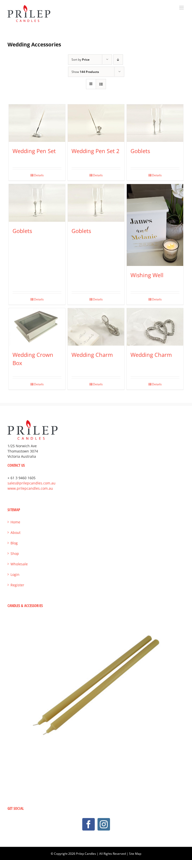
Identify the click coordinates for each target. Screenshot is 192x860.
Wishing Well (147, 275)
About (15, 532)
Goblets (140, 151)
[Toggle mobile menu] (181, 7)
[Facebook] (88, 824)
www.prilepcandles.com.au (30, 488)
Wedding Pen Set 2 (96, 151)
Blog (14, 543)
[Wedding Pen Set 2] (96, 123)
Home (15, 522)
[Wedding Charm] (96, 327)
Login (15, 574)
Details (39, 175)
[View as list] (101, 84)
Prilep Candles (86, 854)
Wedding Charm (92, 354)
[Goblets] (155, 123)
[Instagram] (104, 824)
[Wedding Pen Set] (37, 123)
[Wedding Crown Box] (37, 327)
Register (17, 585)
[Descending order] (118, 59)
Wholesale (19, 564)
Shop (14, 553)
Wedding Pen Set (34, 151)
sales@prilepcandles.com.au (32, 483)
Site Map (135, 854)
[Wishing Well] (155, 225)
